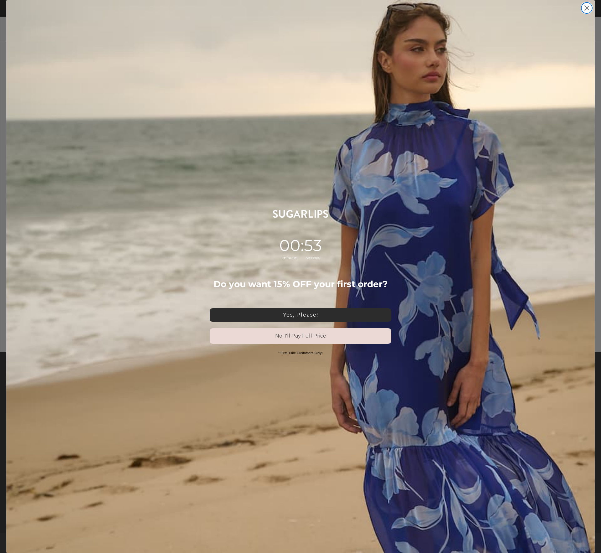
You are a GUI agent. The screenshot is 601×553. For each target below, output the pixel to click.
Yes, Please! (300, 315)
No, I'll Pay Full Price (300, 336)
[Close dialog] (586, 8)
